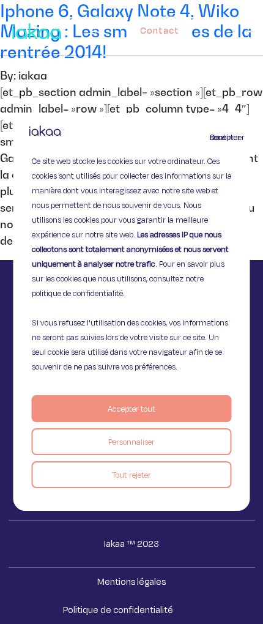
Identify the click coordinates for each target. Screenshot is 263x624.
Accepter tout (131, 408)
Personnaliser (131, 441)
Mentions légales (131, 581)
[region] (131, 312)
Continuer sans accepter (217, 137)
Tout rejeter (131, 474)
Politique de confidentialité (118, 609)
